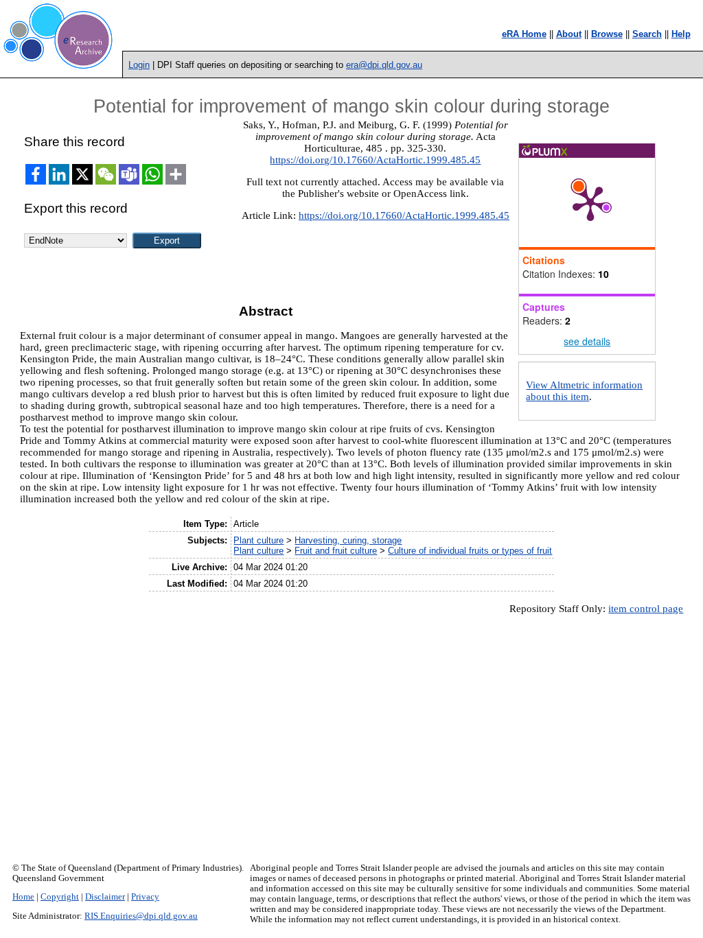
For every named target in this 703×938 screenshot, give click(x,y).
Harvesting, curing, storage (348, 540)
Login (139, 65)
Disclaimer (105, 897)
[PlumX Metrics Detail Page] (590, 202)
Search (647, 34)
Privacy (145, 897)
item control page (645, 608)
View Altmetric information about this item (584, 390)
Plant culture (258, 540)
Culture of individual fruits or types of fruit (470, 551)
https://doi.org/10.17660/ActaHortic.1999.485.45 (375, 159)
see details (587, 341)
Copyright (60, 897)
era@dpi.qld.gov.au (384, 65)
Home (23, 897)
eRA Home (524, 34)
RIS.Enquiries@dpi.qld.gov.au (141, 916)
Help (681, 34)
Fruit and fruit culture (336, 551)
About (568, 34)
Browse (607, 34)
